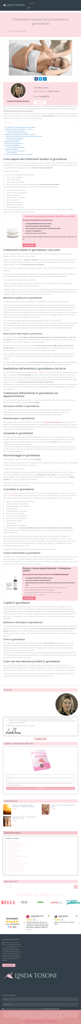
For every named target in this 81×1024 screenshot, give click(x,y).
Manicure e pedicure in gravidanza (15, 131)
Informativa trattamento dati (51, 1009)
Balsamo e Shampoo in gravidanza (16, 151)
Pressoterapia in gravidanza (14, 140)
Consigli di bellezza (14, 847)
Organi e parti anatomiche (16, 864)
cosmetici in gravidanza (11, 493)
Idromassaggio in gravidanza (14, 143)
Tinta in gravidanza (12, 152)
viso (9, 873)
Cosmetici (11, 849)
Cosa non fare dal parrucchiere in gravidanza (18, 154)
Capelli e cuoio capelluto (16, 845)
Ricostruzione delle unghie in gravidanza (18, 132)
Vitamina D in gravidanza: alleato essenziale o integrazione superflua (23, 805)
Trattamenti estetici (14, 869)
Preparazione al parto (15, 866)
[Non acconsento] (78, 1017)
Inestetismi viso (12, 862)
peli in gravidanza (39, 372)
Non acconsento (39, 1021)
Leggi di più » (14, 808)
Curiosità (11, 852)
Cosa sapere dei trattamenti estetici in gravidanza (20, 127)
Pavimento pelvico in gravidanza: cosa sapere (63, 805)
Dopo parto (11, 854)
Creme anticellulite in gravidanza (15, 147)
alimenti (10, 841)
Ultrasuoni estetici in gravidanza (15, 138)
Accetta (28, 1021)
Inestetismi (11, 858)
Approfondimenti (13, 843)
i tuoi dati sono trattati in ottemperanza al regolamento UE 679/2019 (31, 1009)
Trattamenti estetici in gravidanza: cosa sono (19, 129)
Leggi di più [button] (29, 929)
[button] (29, 7)
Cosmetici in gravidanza (12, 145)
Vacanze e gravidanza (15, 871)
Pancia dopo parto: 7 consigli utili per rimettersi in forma (24, 817)
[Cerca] (76, 887)
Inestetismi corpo (13, 860)
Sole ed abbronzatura (15, 868)
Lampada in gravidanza (12, 141)
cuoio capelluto (17, 650)
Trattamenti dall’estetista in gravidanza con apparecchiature (23, 136)
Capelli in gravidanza (11, 149)
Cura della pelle (13, 851)
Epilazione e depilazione (15, 856)
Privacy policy (61, 783)
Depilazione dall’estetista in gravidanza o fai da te (20, 134)
